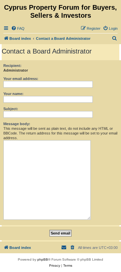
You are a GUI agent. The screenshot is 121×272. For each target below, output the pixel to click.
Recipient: (12, 66)
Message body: (16, 124)
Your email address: (20, 79)
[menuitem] (18, 28)
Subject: (10, 109)
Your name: (13, 94)
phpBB (42, 259)
